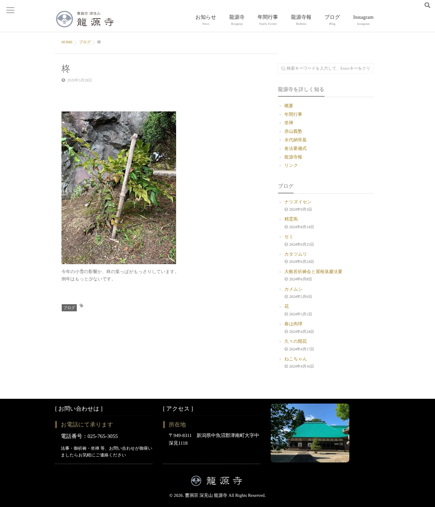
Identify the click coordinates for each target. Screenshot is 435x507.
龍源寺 (237, 20)
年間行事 (268, 20)
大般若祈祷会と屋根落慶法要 (313, 272)
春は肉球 (293, 324)
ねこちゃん (295, 359)
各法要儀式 (295, 148)
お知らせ (206, 20)
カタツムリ (295, 254)
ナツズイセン (298, 202)
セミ (289, 237)
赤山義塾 (293, 131)
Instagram (363, 20)
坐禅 (288, 123)
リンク (291, 165)
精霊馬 (291, 219)
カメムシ (293, 289)
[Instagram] (417, 6)
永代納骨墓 (295, 140)
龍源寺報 (301, 20)
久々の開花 (295, 341)
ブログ (332, 20)
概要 (288, 106)
